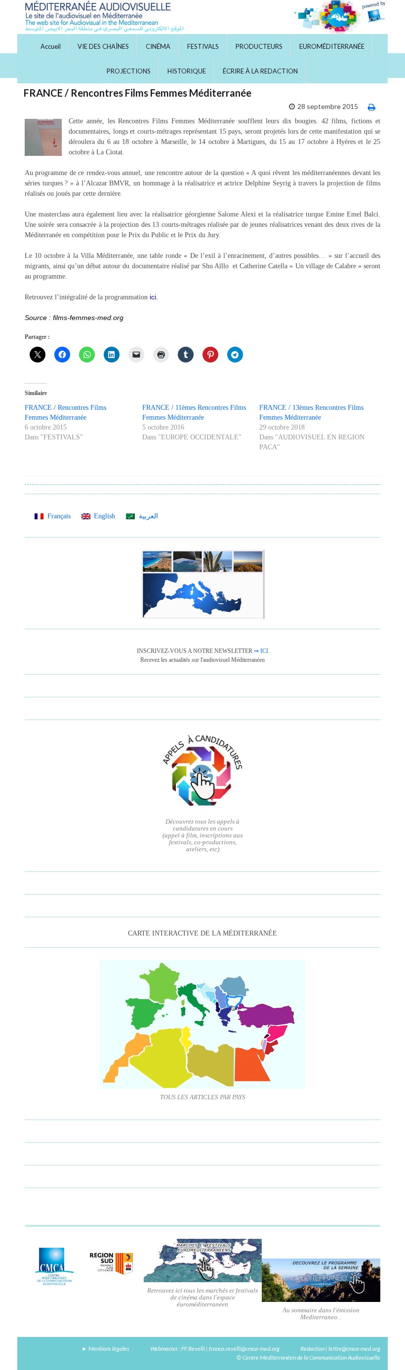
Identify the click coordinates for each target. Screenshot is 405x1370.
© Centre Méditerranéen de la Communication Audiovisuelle (308, 1357)
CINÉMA (158, 46)
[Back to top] (382, 1347)
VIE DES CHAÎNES (103, 46)
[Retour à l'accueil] (202, 17)
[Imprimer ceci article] (371, 106)
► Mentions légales (105, 1348)
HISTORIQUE (186, 71)
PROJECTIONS (129, 71)
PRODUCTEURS (259, 46)
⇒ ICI (261, 651)
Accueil (50, 46)
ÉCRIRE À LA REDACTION (260, 71)
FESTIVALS (203, 46)
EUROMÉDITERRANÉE (331, 46)
